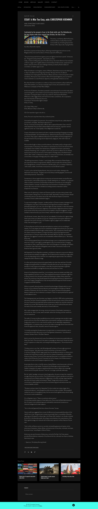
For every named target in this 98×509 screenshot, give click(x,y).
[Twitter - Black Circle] (73, 505)
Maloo (40, 506)
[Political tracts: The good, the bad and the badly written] (27, 468)
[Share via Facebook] (25, 452)
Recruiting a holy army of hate (68, 476)
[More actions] (73, 16)
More (73, 7)
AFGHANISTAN (27, 7)
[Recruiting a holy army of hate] (70, 468)
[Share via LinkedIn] (31, 452)
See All (79, 461)
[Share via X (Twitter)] (28, 452)
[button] (78, 7)
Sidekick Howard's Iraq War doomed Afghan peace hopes (48, 477)
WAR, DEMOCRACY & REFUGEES (32, 447)
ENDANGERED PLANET (49, 7)
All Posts (19, 7)
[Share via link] (34, 452)
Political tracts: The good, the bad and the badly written (27, 477)
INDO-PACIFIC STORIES (63, 7)
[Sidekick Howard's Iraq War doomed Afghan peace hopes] (49, 468)
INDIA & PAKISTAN (37, 7)
